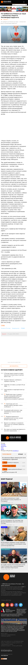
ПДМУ (3, 325)
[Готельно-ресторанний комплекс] (14, 9)
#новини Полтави (6, 328)
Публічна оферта (5, 636)
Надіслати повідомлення (8, 635)
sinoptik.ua (15, 450)
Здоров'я (4, 334)
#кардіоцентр (15, 328)
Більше (20, 454)
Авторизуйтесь (14, 366)
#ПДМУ (23, 328)
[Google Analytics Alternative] (4, 659)
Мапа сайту (4, 633)
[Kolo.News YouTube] (14, 438)
